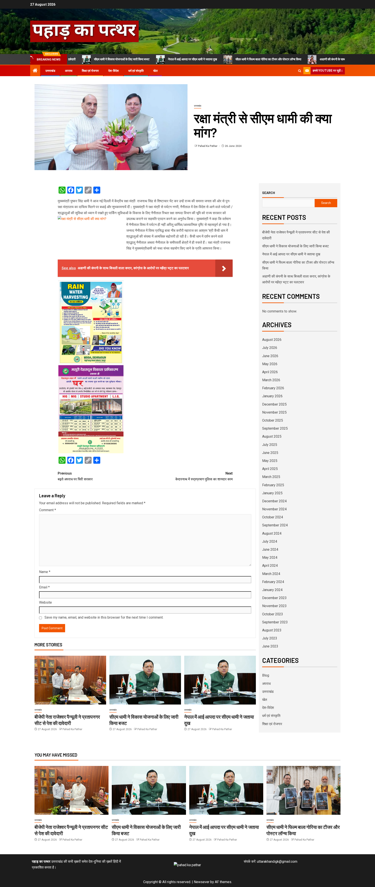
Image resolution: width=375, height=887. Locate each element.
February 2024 (273, 582)
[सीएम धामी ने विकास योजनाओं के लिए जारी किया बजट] (145, 680)
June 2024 (270, 549)
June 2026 (270, 356)
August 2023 (271, 630)
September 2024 (275, 525)
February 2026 (273, 388)
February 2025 (273, 485)
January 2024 (272, 590)
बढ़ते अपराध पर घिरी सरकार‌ (75, 476)
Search (268, 193)
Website (45, 602)
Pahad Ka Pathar (208, 146)
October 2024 (272, 517)
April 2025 (270, 469)
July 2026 (269, 348)
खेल (155, 70)
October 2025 (272, 420)
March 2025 (271, 477)
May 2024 (269, 557)
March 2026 (271, 380)
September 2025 (275, 428)
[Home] (35, 71)
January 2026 (272, 396)
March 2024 (271, 574)
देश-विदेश (113, 70)
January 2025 (272, 493)
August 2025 (271, 436)
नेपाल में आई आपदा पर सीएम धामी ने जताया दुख (158, 59)
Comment (47, 510)
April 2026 (270, 372)
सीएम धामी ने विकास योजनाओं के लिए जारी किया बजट (88, 59)
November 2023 (274, 606)
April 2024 (270, 565)
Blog (265, 675)
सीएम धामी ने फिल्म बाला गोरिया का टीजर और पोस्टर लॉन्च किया (235, 59)
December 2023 (274, 598)
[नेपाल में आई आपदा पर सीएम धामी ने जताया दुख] (220, 680)
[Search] (299, 71)
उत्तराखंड (50, 70)
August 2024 (271, 533)
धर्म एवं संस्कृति (136, 70)
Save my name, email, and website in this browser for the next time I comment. (103, 617)
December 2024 (274, 501)
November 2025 (274, 412)
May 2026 (269, 364)
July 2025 (269, 445)
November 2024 (274, 509)
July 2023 (269, 638)
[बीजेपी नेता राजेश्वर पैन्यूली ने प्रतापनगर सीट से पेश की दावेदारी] (70, 680)
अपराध (68, 70)
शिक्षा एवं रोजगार (90, 70)
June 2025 (270, 453)
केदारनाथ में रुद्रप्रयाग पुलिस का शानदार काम (204, 476)
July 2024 (269, 541)
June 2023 (270, 646)
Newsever (201, 882)
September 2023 (275, 622)
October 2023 (272, 614)
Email (44, 587)
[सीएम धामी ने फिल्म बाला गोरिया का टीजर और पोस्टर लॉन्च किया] (303, 790)
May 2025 (269, 461)
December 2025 (274, 404)
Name (44, 572)
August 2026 (271, 340)
